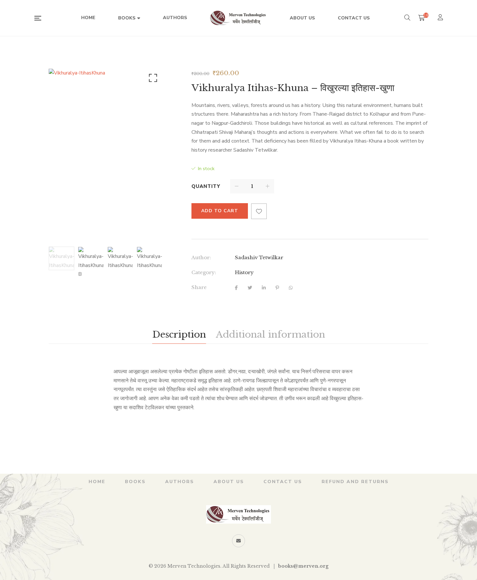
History (244, 272)
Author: (201, 257)
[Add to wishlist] (259, 211)
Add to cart (219, 211)
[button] (152, 79)
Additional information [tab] (270, 334)
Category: (203, 272)
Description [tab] (179, 334)
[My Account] (441, 18)
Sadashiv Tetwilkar (259, 257)
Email (238, 540)
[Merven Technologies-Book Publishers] (238, 18)
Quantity (205, 186)
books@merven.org (303, 566)
